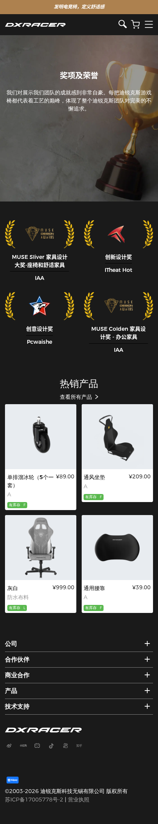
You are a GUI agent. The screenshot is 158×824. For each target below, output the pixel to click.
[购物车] (135, 24)
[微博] (12, 746)
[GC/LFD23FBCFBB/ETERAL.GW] (40, 547)
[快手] (68, 746)
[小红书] (26, 746)
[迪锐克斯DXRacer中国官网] (61, 25)
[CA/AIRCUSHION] (117, 436)
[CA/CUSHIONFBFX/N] (117, 547)
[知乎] (82, 746)
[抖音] (54, 746)
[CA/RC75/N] (40, 436)
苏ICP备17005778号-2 (34, 799)
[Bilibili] (40, 746)
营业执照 (78, 799)
